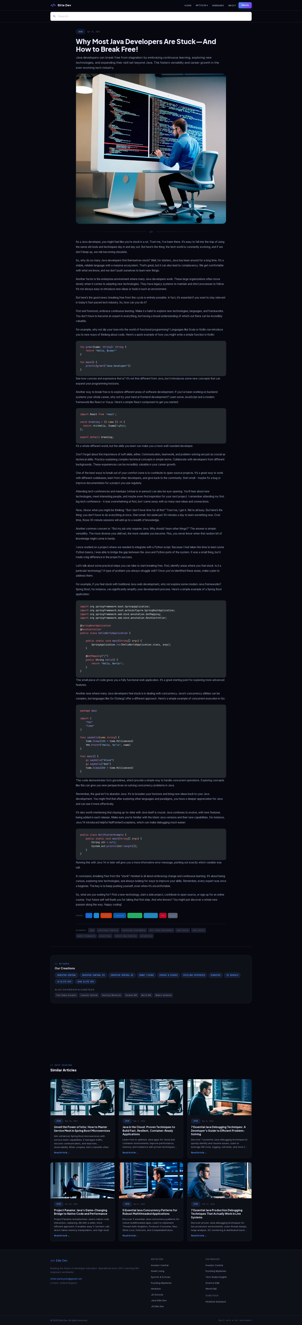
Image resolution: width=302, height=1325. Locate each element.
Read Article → (62, 1152)
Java (80, 31)
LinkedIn (119, 915)
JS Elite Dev (64, 981)
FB (89, 915)
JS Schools (232, 975)
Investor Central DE (122, 975)
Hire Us (245, 5)
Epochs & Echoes (168, 975)
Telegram (151, 915)
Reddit (106, 915)
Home (188, 5)
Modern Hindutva (163, 995)
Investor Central (66, 975)
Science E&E (131, 995)
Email (172, 915)
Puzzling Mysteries (194, 975)
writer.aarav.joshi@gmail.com (66, 1278)
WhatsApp (135, 915)
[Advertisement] (151, 1029)
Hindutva (215, 975)
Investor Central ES (93, 975)
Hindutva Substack (216, 1301)
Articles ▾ (202, 5)
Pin (162, 915)
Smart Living (146, 975)
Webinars (218, 5)
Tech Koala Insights (66, 995)
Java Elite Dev (85, 981)
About (232, 5)
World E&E (146, 995)
